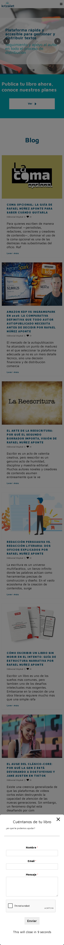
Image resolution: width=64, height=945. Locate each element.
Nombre (32, 847)
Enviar (32, 921)
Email (32, 861)
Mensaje (32, 874)
